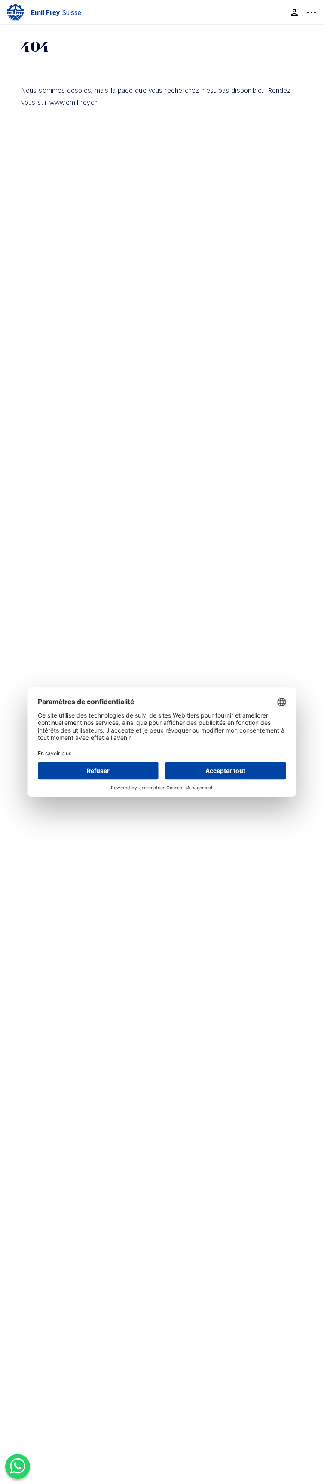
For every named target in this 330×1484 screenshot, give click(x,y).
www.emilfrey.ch (73, 102)
